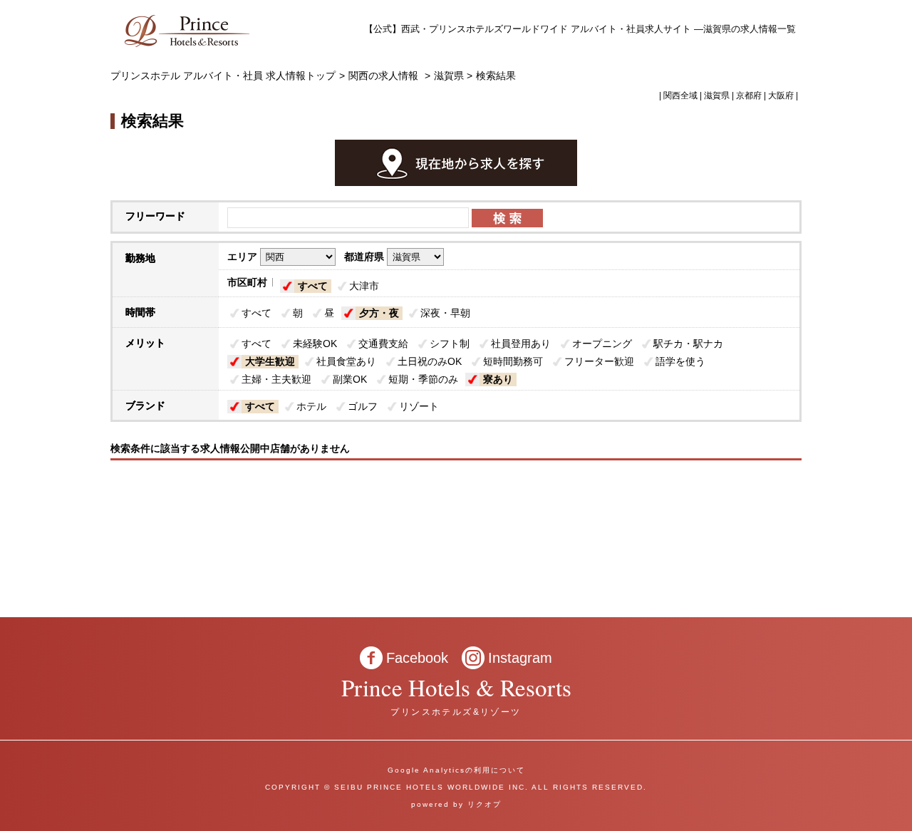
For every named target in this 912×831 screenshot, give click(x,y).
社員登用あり (521, 343)
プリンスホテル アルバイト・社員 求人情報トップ (223, 75)
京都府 (749, 95)
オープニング (602, 343)
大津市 (364, 285)
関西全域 (680, 95)
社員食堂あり (346, 361)
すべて (313, 285)
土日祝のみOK (430, 361)
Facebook (417, 658)
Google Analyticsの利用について (456, 770)
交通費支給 (383, 343)
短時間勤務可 (513, 361)
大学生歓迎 (270, 361)
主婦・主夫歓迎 (276, 379)
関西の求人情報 (384, 75)
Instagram (520, 658)
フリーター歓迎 (599, 361)
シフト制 (450, 343)
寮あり (498, 379)
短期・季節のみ (423, 379)
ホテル (311, 406)
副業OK (350, 379)
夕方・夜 (379, 313)
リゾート (419, 406)
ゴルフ (363, 406)
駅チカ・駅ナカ (688, 343)
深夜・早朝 (445, 313)
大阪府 (781, 95)
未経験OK (315, 343)
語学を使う (680, 361)
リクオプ (484, 804)
